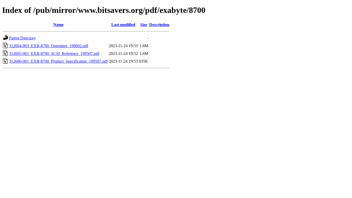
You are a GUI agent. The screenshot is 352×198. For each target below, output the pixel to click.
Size (143, 24)
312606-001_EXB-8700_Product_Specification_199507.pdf (58, 61)
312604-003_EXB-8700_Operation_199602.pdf (48, 46)
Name (58, 24)
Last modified (123, 24)
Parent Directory (22, 38)
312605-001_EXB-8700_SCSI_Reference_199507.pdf (54, 53)
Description (159, 24)
